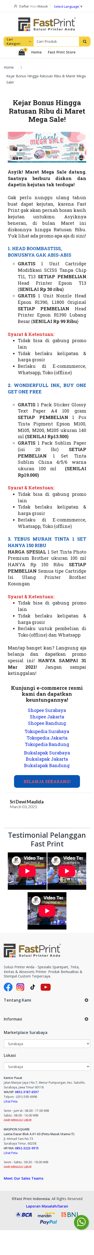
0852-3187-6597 (27, 1092)
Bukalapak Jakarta (47, 759)
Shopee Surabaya (47, 710)
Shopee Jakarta (47, 717)
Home (36, 52)
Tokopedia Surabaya (47, 731)
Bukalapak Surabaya (47, 753)
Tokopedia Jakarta (47, 738)
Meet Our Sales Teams (23, 1178)
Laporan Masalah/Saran (47, 1206)
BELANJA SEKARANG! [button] (47, 781)
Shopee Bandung (47, 723)
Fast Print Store (61, 52)
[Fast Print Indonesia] (47, 950)
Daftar (24, 6)
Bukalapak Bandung (47, 765)
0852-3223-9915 (27, 1148)
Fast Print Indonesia (32, 1198)
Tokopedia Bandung (47, 744)
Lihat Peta (11, 1101)
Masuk (43, 6)
